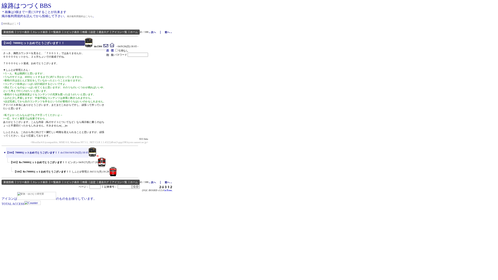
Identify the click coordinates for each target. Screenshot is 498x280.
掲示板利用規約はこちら (80, 16)
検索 (84, 32)
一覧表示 (56, 32)
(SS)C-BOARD (149, 190)
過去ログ (104, 32)
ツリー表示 (23, 32)
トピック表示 (71, 32)
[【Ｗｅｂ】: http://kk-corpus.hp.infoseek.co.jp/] (112, 46)
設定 (93, 32)
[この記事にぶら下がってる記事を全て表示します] (8, 166)
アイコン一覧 (119, 32)
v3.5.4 (161, 190)
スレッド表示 (40, 32)
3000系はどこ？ (11, 23)
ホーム (134, 32)
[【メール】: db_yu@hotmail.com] (106, 46)
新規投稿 (9, 32)
